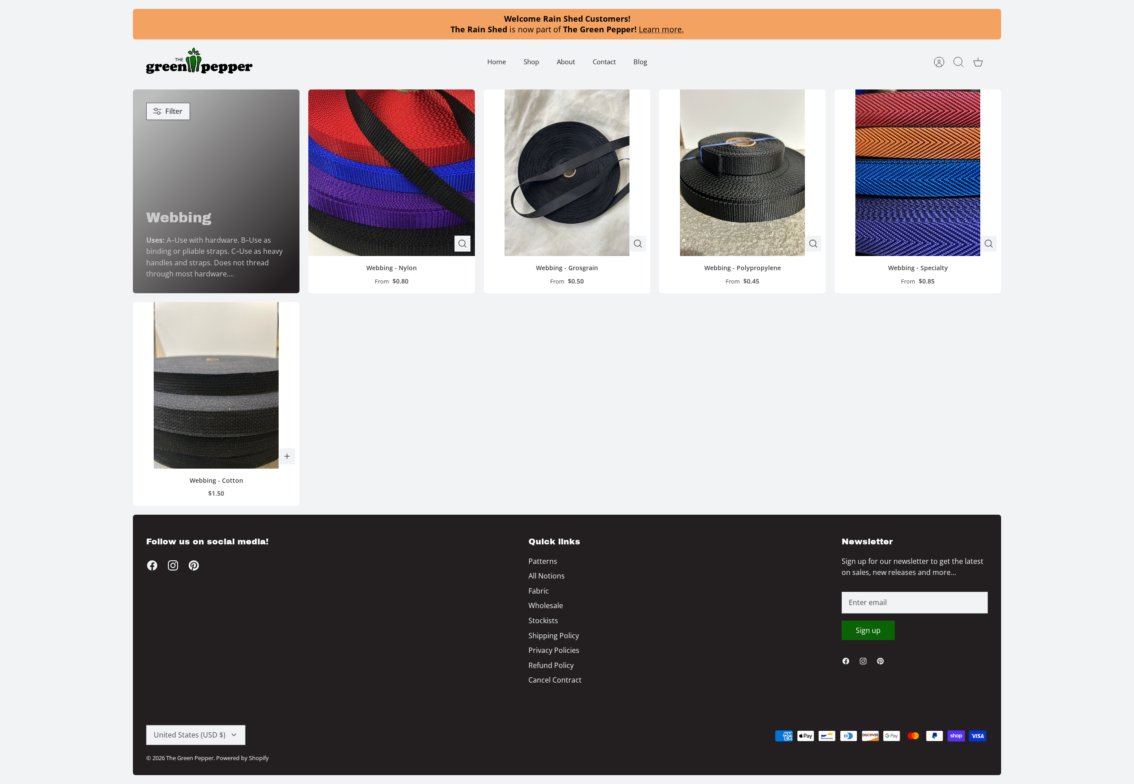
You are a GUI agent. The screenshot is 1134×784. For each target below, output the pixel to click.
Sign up (868, 630)
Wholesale (545, 605)
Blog (640, 61)
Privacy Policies (553, 650)
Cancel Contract (555, 680)
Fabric (538, 591)
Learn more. (661, 29)
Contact (604, 61)
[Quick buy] (462, 244)
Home (496, 61)
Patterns (542, 561)
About (566, 61)
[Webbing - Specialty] (918, 172)
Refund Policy (551, 665)
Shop (531, 61)
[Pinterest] (193, 565)
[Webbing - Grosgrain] (567, 172)
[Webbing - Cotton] (216, 385)
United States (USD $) (189, 735)
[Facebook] (152, 565)
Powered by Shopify (242, 758)
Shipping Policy (553, 635)
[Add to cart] (287, 456)
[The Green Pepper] (199, 61)
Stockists (543, 620)
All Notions (546, 576)
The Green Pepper (190, 758)
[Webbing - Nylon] (391, 172)
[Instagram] (173, 565)
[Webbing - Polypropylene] (742, 172)
